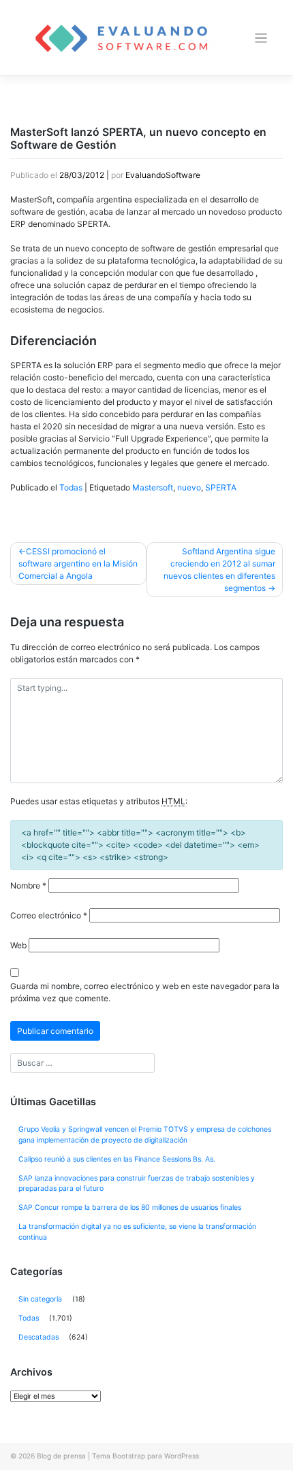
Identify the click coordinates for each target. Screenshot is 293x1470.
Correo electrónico (48, 915)
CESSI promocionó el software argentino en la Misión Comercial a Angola (78, 563)
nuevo (189, 487)
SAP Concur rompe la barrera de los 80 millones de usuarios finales (129, 1207)
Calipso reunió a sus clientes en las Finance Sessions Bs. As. (116, 1159)
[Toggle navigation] (261, 38)
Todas (70, 487)
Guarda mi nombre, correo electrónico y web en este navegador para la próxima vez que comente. (144, 992)
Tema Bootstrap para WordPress (145, 1456)
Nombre (28, 885)
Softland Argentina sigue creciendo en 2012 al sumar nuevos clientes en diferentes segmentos (219, 569)
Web (18, 945)
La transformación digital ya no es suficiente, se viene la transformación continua (137, 1232)
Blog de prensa (61, 1456)
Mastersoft (152, 487)
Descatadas (38, 1337)
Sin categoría (40, 1299)
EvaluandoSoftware (162, 175)
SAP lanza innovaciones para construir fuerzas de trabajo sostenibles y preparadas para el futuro (136, 1184)
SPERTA (220, 487)
